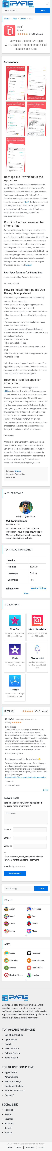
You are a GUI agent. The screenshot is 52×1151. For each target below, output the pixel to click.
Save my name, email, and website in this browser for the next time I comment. (24, 858)
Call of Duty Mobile (14, 1035)
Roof (27, 202)
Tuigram (28, 265)
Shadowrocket (37, 658)
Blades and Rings (13, 1081)
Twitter (8, 1114)
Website (8, 846)
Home (6, 19)
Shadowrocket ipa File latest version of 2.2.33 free (37, 665)
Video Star (14, 629)
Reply (45, 790)
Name (7, 829)
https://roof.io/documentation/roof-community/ (25, 777)
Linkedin (9, 1119)
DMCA (19, 1147)
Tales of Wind (11, 1057)
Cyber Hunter (11, 1039)
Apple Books (11, 1072)
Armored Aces (11, 1077)
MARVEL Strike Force (15, 1090)
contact (41, 1147)
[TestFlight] (15, 680)
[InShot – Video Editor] (37, 619)
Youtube (8, 1132)
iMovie (15, 658)
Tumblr (8, 1128)
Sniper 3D (9, 1095)
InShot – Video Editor (37, 629)
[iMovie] (15, 648)
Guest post (30, 1147)
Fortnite (8, 1044)
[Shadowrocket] (37, 648)
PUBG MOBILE (12, 1048)
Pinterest (9, 1123)
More (26, 593)
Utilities (23, 19)
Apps (15, 19)
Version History (38, 588)
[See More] (26, 935)
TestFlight (15, 690)
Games (8, 900)
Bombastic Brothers (14, 1086)
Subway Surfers (12, 1053)
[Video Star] (15, 619)
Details (15, 639)
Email (7, 838)
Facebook (9, 1110)
